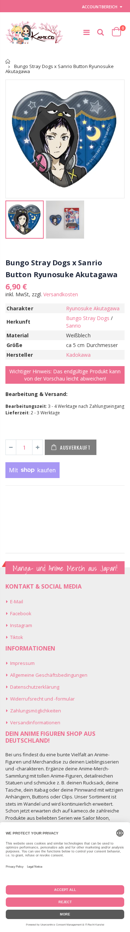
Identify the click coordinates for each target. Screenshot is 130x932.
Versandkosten (60, 294)
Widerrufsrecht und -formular (42, 698)
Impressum (22, 663)
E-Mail (16, 601)
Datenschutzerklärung (34, 687)
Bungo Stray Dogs (87, 318)
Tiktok (16, 637)
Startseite (8, 61)
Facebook (20, 613)
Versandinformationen (35, 722)
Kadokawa (78, 354)
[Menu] (86, 32)
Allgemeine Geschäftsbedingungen (48, 675)
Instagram (21, 625)
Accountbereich (99, 6)
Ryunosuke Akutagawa (93, 308)
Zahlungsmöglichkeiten (35, 710)
